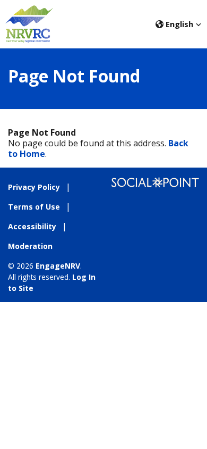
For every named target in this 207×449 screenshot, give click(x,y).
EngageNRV (58, 266)
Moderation (30, 246)
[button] (179, 24)
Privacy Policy (34, 187)
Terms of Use (34, 207)
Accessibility (32, 226)
